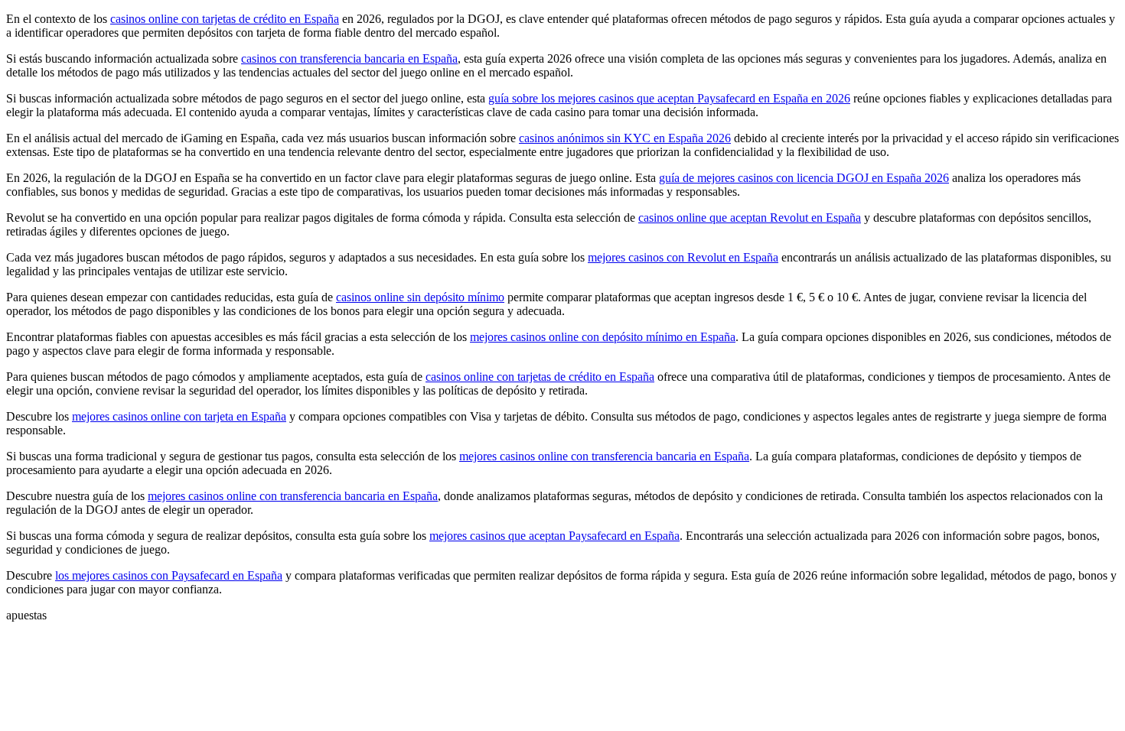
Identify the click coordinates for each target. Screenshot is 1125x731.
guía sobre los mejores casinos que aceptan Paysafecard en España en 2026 (669, 98)
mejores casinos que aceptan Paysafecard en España (554, 535)
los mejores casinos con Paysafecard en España (168, 575)
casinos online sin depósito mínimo (420, 297)
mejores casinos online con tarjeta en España (179, 416)
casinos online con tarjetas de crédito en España (224, 18)
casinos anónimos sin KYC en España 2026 (625, 138)
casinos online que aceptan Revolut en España (749, 217)
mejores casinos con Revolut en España (683, 257)
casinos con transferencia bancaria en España (349, 58)
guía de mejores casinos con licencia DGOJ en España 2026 (804, 177)
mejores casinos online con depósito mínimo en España (602, 336)
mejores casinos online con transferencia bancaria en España (604, 456)
